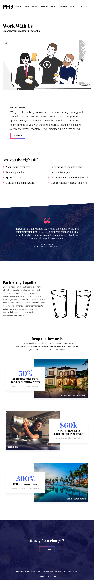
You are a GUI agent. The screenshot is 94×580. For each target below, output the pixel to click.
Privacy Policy (60, 572)
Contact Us (72, 572)
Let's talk (17, 136)
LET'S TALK (47, 549)
